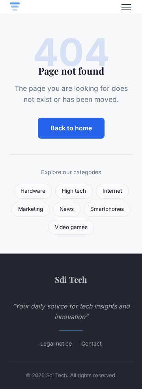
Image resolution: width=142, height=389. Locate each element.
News (67, 209)
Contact (91, 343)
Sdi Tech (71, 279)
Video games (71, 227)
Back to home (71, 128)
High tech (74, 191)
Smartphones (107, 209)
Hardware (33, 191)
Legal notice (56, 343)
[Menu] (126, 7)
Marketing (30, 209)
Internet (112, 191)
